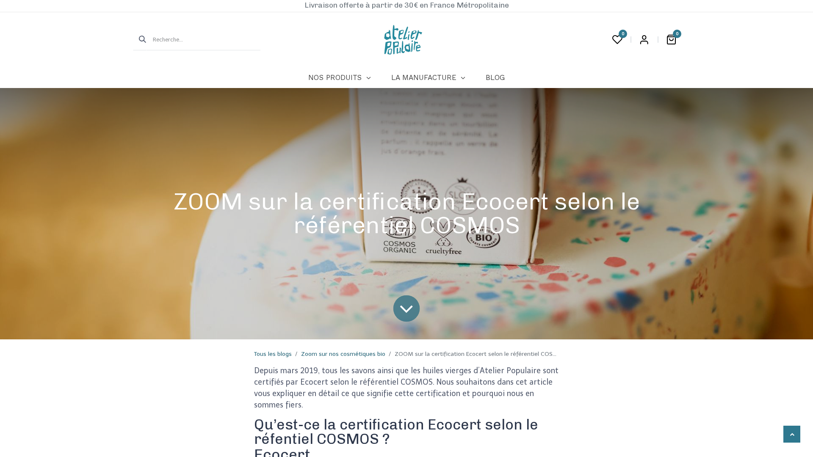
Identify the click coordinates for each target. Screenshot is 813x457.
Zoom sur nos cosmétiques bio (343, 354)
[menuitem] (339, 77)
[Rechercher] (140, 39)
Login (644, 39)
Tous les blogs (273, 354)
